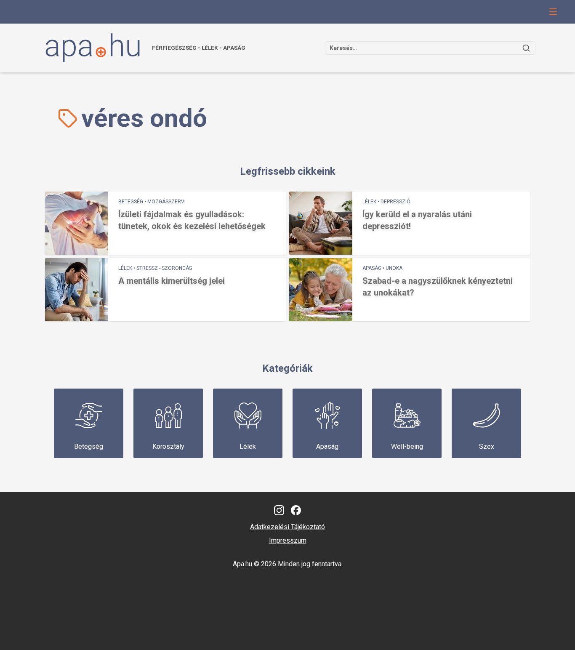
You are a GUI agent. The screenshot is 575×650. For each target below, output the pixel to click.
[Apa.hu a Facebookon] (296, 510)
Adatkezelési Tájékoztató (287, 527)
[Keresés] (526, 48)
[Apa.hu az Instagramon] (279, 510)
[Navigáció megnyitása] (553, 11)
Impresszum (287, 540)
